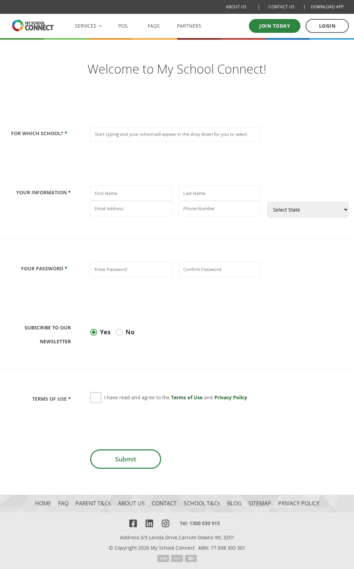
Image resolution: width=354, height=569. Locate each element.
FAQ (63, 503)
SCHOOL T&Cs (202, 503)
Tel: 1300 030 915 (200, 523)
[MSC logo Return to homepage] (33, 25)
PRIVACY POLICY (298, 503)
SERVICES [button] (85, 25)
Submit (125, 459)
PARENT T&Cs (93, 503)
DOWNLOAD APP (327, 7)
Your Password (44, 268)
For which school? (39, 133)
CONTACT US (282, 7)
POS (123, 25)
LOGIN (327, 25)
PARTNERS (189, 25)
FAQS (154, 25)
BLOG (234, 503)
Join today (274, 25)
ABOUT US (236, 7)
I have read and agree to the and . (176, 397)
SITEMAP (260, 503)
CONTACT (164, 503)
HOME (43, 503)
